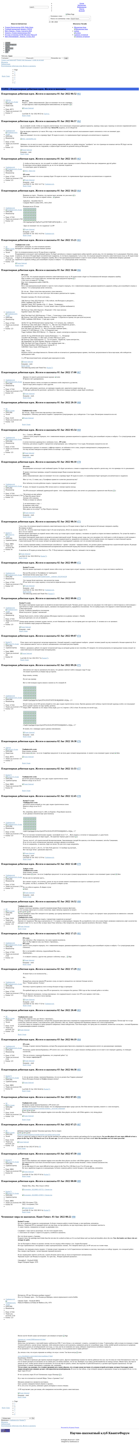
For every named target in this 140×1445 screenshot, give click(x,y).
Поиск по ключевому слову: (60, 19)
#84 (79, 1039)
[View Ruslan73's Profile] (12, 536)
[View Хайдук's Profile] (12, 102)
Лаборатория (5, 64)
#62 (79, 121)
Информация (81, 7)
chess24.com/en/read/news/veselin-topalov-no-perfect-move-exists (38, 1134)
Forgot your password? (8, 60)
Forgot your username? (24, 60)
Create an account (38, 60)
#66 (79, 270)
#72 (79, 562)
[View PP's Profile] (10, 249)
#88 (79, 1153)
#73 (79, 598)
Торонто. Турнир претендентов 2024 (18, 33)
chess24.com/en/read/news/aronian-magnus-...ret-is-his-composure (43, 1108)
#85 (79, 1069)
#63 (79, 158)
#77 (79, 768)
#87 (79, 1124)
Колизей (82, 11)
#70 (79, 461)
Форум (81, 9)
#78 (79, 796)
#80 (79, 901)
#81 (79, 933)
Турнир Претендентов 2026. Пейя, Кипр (19, 27)
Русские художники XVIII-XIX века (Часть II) (21, 35)
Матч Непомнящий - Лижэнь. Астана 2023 (20, 36)
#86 (79, 1097)
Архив (81, 3)
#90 (73, 1216)
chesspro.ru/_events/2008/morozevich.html (32, 1339)
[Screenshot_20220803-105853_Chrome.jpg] (37, 1195)
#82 (79, 969)
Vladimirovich (10, 131)
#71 (79, 521)
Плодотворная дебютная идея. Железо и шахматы (18, 66)
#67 (79, 372)
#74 (79, 635)
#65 (79, 240)
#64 (79, 190)
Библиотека (82, 5)
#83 (79, 1010)
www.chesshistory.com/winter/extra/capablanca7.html (35, 1356)
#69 (79, 430)
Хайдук (8, 100)
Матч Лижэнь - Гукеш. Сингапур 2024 (18, 31)
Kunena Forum (74, 1427)
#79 (79, 864)
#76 (79, 741)
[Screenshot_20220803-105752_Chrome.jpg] (37, 1189)
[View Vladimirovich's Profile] (13, 134)
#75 (79, 665)
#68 (79, 402)
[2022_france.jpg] (29, 171)
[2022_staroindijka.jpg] (28, 139)
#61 (79, 93)
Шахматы (4, 62)
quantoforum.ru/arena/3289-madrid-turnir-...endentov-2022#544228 (45, 576)
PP (6, 247)
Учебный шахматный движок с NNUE (18, 29)
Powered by (65, 1427)
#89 (79, 1181)
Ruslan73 (50, 368)
